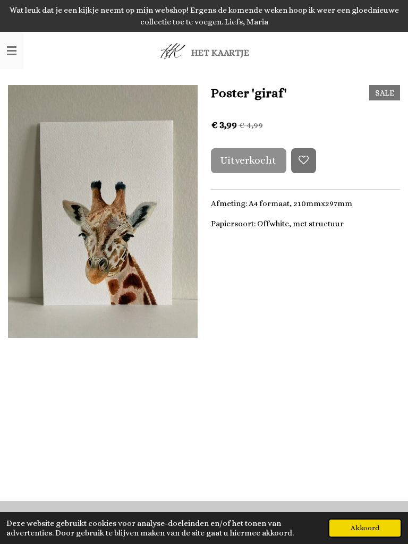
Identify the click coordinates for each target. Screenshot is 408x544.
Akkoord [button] (365, 528)
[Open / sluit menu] (11, 50)
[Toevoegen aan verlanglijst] (303, 160)
